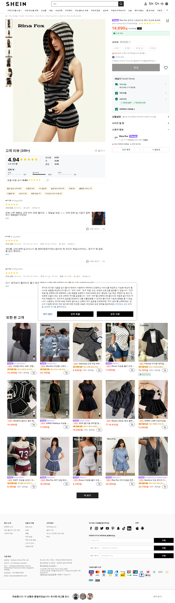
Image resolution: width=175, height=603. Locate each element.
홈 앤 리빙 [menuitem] (150, 10)
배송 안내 (28, 527)
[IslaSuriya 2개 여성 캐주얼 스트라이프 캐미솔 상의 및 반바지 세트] (87, 342)
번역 (7, 218)
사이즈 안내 (29, 543)
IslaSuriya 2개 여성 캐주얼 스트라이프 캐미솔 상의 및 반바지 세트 (87, 364)
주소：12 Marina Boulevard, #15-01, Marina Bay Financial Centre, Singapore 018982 (19, 568)
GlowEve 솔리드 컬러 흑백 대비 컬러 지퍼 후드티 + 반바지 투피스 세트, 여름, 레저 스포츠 (22, 421)
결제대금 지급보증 (47, 575)
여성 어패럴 (13, 16)
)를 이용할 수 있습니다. (62, 575)
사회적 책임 (8, 533)
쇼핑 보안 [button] (122, 99)
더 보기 (87, 495)
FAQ (48, 537)
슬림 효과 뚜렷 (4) (57, 188)
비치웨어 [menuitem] (68, 10)
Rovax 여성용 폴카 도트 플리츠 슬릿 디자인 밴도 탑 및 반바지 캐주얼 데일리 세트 (87, 480)
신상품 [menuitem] (43, 10)
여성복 (21, 16)
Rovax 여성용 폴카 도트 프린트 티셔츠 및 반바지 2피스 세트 (120, 366)
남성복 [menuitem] (105, 10)
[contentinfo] (131, 573)
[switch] (46, 180)
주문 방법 (28, 537)
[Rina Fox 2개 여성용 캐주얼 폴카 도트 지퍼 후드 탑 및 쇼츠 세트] (120, 456)
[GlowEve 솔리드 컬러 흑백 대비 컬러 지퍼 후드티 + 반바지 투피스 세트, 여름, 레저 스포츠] (22, 399)
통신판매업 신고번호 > (48, 566)
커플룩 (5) (10, 193)
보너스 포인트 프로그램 (55, 533)
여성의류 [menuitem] (58, 10)
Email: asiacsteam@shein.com (15, 576)
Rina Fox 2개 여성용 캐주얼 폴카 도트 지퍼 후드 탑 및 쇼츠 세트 (120, 480)
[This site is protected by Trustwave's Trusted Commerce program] (91, 580)
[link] (151, 3)
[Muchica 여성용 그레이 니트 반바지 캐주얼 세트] (54, 342)
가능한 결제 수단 (95, 567)
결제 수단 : (50, 530)
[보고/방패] (103, 228)
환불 (27, 533)
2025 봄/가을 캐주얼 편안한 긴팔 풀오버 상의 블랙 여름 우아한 (87, 423)
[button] (162, 3)
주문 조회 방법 (30, 540)
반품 (27, 530)
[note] (144, 374)
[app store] (137, 530)
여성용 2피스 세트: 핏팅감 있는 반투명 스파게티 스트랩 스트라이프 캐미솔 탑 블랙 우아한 (22, 366)
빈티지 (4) (23, 193)
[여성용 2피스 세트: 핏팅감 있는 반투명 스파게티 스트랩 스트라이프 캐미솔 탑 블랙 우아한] (22, 342)
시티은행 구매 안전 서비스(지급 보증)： (54, 569)
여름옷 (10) (30, 188)
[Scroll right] (167, 10)
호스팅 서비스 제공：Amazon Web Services (56, 560)
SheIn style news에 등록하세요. (102, 536)
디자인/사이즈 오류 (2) (53, 193)
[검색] (121, 3)
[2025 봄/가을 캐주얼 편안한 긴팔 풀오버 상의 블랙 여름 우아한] (87, 399)
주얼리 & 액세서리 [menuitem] (118, 10)
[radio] (116, 48)
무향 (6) (72, 188)
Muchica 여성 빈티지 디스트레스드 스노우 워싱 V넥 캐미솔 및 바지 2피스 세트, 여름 (153, 480)
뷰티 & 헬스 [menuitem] (139, 10)
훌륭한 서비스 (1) (85, 188)
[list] (111, 528)
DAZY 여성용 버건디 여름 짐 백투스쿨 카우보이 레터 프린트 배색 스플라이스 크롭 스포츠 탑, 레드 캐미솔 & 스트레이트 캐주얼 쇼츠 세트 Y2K (22, 480)
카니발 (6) (42, 188)
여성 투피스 (30, 16)
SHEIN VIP (29, 546)
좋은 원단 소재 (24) (14, 188)
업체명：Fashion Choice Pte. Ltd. (16, 560)
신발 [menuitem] (130, 10)
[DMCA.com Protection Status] (97, 580)
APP (137, 523)
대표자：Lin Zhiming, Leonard (15, 563)
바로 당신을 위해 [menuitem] (31, 10)
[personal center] (145, 3)
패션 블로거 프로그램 (12, 530)
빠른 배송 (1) (36, 193)
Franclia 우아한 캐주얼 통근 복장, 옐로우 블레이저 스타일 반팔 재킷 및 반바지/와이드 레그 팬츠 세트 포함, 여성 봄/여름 (153, 364)
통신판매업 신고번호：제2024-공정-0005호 (56, 563)
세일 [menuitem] (51, 10)
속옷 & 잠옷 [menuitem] (95, 10)
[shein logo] (16, 4)
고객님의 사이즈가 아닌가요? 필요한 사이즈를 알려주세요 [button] (133, 61)
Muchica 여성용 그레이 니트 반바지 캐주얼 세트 (55, 366)
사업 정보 (7, 556)
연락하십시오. (51, 527)
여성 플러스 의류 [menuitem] (81, 10)
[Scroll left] (164, 10)
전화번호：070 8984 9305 (14, 573)
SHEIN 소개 (8, 527)
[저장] (166, 67)
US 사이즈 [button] (124, 42)
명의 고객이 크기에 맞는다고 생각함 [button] (129, 53)
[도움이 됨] (87, 228)
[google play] (142, 530)
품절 (136, 67)
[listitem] (22, 349)
